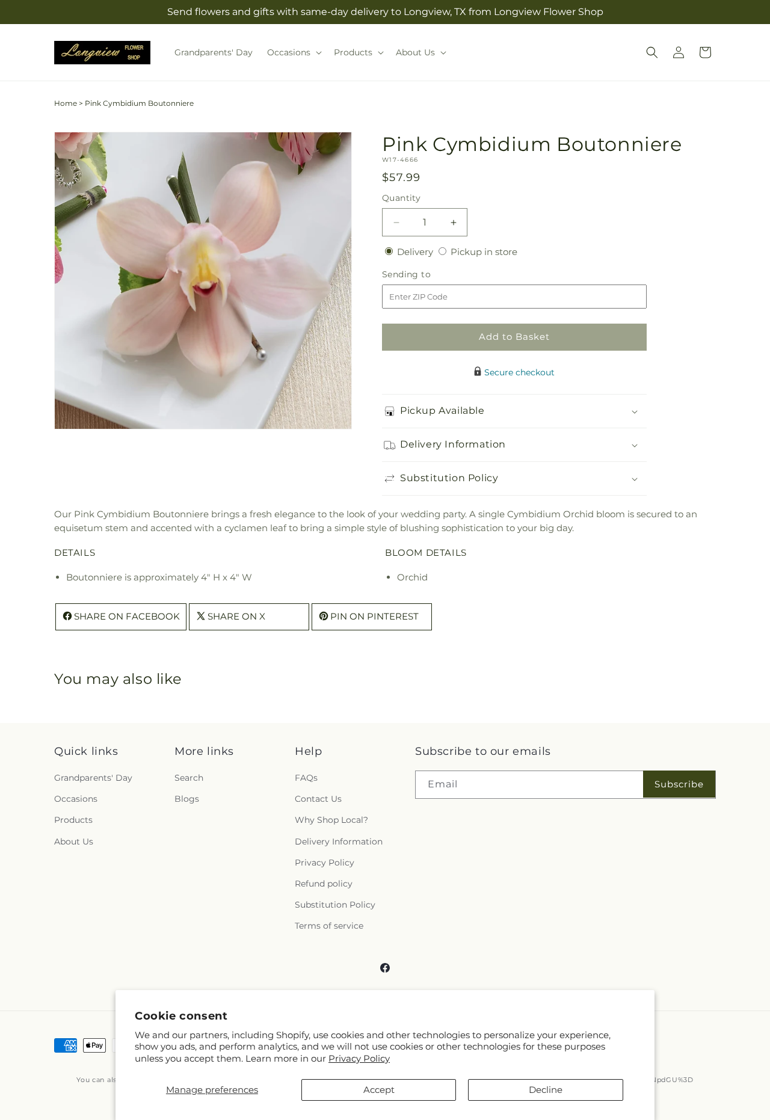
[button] (293, 52)
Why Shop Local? (331, 820)
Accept (379, 1089)
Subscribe (679, 784)
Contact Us (318, 799)
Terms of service (329, 926)
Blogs (186, 799)
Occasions (75, 799)
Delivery (416, 251)
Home (65, 103)
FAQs (306, 777)
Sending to (424, 274)
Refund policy (324, 883)
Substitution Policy (335, 904)
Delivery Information (339, 841)
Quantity (401, 197)
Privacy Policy (359, 1058)
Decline (545, 1089)
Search (188, 777)
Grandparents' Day (93, 777)
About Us (73, 841)
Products (73, 820)
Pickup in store (484, 251)
